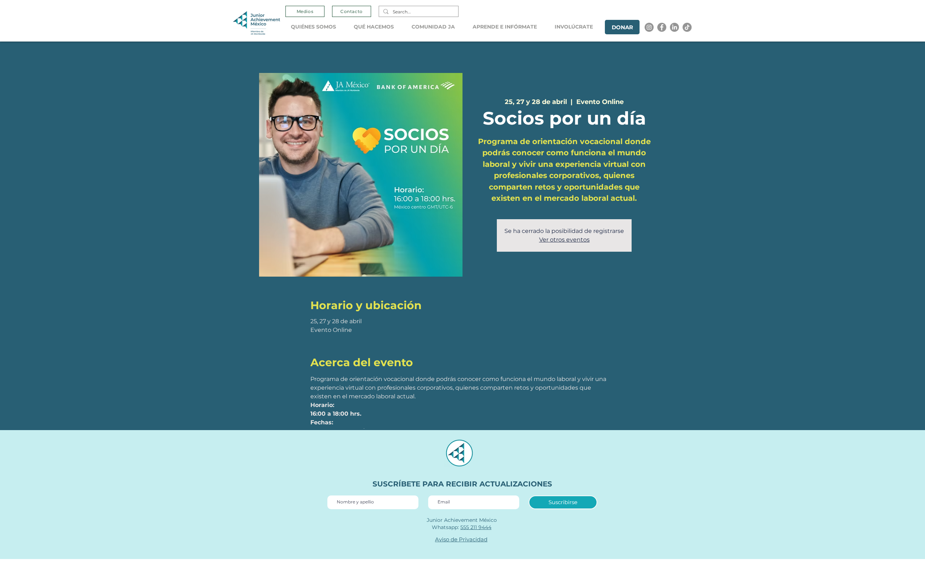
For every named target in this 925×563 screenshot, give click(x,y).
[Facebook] (661, 27)
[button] (316, 27)
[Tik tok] (687, 27)
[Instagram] (649, 27)
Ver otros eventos (564, 239)
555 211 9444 (475, 527)
